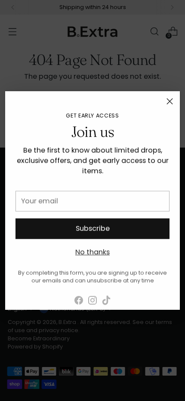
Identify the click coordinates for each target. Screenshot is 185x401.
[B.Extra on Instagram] (92, 298)
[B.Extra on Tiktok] (106, 298)
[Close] (169, 101)
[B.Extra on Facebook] (79, 298)
